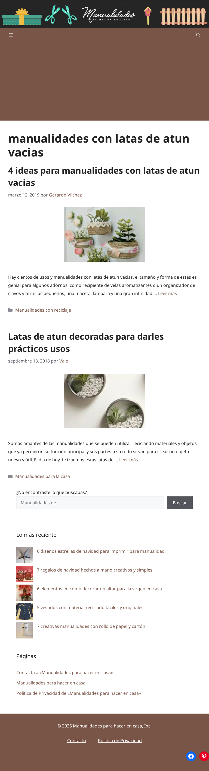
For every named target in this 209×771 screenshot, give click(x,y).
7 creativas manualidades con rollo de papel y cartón (91, 626)
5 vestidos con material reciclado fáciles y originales (90, 607)
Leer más (167, 293)
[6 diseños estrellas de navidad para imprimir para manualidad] (24, 556)
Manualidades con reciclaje (43, 310)
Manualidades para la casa (42, 476)
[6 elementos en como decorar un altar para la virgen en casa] (24, 594)
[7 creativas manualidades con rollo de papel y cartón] (24, 631)
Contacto (76, 741)
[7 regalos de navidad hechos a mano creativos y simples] (24, 575)
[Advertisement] (104, 82)
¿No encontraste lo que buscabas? (51, 492)
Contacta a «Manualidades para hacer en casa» (64, 672)
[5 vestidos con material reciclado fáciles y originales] (24, 612)
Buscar (180, 503)
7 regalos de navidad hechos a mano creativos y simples (94, 570)
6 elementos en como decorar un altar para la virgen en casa (99, 589)
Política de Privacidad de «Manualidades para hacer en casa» (78, 693)
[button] (198, 35)
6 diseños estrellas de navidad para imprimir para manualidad (101, 551)
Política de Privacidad (120, 741)
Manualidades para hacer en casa (50, 683)
